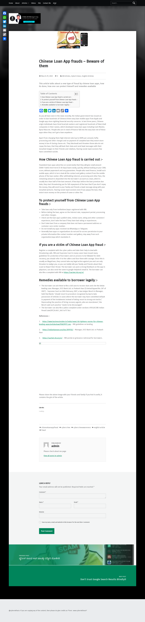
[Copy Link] (4, 34)
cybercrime (65, 427)
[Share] (4, 39)
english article (99, 427)
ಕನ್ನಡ (54, 3)
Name (41, 502)
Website (41, 512)
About (17, 3)
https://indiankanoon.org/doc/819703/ (57, 330)
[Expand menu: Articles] (28, 3)
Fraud (43, 430)
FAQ (39, 3)
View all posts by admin (53, 456)
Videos (33, 3)
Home (11, 3)
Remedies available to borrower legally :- (56, 105)
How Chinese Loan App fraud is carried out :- (57, 97)
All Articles (66, 76)
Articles (24, 3)
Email (76, 502)
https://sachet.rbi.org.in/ (74, 272)
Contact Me (47, 3)
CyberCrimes (76, 76)
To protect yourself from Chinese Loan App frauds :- (59, 100)
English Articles (88, 76)
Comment (42, 492)
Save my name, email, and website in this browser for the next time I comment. (66, 522)
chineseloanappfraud (49, 427)
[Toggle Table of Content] (75, 94)
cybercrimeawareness (82, 427)
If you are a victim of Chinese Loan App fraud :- (58, 102)
